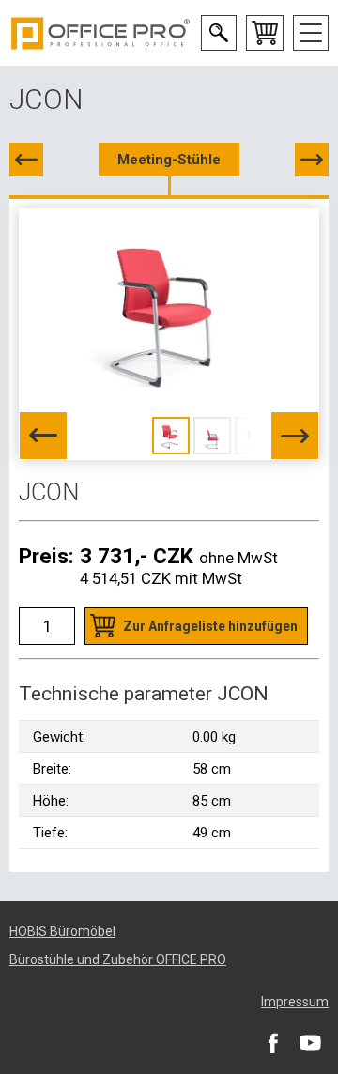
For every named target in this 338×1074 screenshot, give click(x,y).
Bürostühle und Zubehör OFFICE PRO (117, 959)
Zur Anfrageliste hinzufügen (210, 626)
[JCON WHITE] (26, 159)
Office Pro (100, 33)
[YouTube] (310, 1042)
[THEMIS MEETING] (312, 159)
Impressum (295, 1001)
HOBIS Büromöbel (62, 931)
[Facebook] (272, 1042)
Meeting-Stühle (169, 159)
